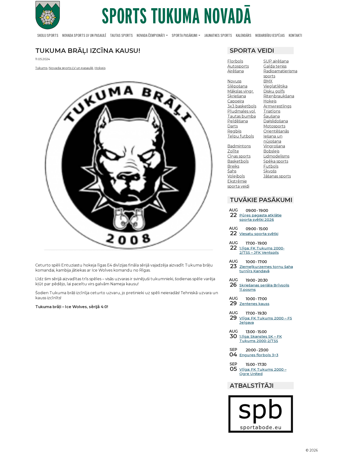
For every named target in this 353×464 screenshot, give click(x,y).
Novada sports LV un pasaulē (84, 35)
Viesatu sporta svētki (258, 234)
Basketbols (238, 161)
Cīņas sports (238, 156)
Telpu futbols (240, 136)
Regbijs (234, 131)
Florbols (235, 61)
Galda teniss (274, 66)
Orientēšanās (276, 131)
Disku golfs (274, 91)
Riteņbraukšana (278, 96)
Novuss (234, 81)
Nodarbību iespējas (270, 35)
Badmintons (239, 146)
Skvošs (269, 171)
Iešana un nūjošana (272, 139)
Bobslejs (271, 151)
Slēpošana (237, 86)
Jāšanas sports (277, 176)
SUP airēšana (276, 61)
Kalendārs (243, 35)
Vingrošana (274, 146)
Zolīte (233, 151)
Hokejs (100, 68)
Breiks (233, 166)
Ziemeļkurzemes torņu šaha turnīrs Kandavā (266, 269)
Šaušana (271, 116)
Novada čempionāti (151, 35)
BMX (268, 81)
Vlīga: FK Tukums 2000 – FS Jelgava (265, 320)
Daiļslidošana (275, 121)
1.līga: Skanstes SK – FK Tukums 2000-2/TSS (260, 338)
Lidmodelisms (276, 156)
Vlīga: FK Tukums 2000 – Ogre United (262, 371)
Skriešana (236, 96)
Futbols (270, 166)
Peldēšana (237, 121)
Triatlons (271, 111)
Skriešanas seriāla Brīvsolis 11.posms (264, 287)
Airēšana (235, 71)
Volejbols (236, 176)
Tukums (41, 68)
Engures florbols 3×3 (258, 355)
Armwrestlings (277, 106)
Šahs (231, 171)
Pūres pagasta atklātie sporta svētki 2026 (260, 217)
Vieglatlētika (275, 86)
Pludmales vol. (241, 111)
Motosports (274, 126)
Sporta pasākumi (184, 35)
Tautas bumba (241, 116)
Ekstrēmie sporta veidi (238, 184)
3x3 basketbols (241, 106)
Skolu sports (47, 35)
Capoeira (235, 101)
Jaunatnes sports (218, 35)
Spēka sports (275, 161)
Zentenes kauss (254, 304)
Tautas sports (121, 35)
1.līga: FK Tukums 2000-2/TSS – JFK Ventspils (262, 250)
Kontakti (295, 35)
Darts (232, 126)
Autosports (238, 66)
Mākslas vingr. (240, 91)
